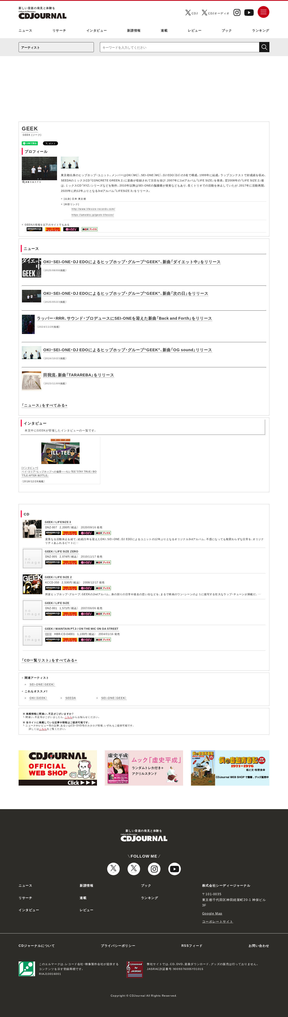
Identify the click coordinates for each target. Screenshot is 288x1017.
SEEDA (70, 698)
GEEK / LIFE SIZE (57, 603)
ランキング (260, 30)
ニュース (25, 30)
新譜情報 (134, 30)
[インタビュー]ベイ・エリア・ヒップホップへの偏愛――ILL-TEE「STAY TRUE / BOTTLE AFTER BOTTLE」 (59, 471)
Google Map (212, 913)
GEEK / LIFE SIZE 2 (58, 577)
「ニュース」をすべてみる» (44, 405)
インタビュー (96, 30)
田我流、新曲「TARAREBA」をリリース (78, 375)
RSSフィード (192, 945)
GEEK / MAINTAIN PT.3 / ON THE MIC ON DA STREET (82, 628)
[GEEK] (70, 158)
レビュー (195, 30)
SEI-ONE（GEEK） (42, 684)
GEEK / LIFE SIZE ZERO (61, 551)
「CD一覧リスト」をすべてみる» (49, 660)
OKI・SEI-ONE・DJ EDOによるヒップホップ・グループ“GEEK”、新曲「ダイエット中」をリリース (132, 261)
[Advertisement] (144, 90)
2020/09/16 (88, 527)
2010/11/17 (88, 556)
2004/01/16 (106, 634)
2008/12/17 (90, 582)
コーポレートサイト (217, 921)
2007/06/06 (88, 608)
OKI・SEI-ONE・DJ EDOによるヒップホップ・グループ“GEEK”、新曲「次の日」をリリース (125, 293)
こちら (68, 717)
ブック (227, 30)
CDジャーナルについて (37, 945)
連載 (164, 30)
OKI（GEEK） (38, 698)
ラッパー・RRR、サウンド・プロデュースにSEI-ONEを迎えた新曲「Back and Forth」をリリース (124, 318)
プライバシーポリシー (118, 945)
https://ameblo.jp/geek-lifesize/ (93, 214)
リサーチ (59, 30)
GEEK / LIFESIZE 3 (58, 522)
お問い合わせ (259, 945)
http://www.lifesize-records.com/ (93, 209)
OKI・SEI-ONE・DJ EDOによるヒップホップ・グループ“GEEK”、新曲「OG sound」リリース (127, 349)
